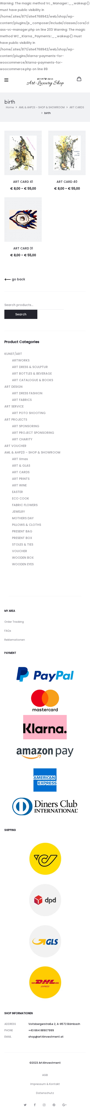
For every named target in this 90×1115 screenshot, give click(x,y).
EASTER (17, 492)
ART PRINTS (20, 479)
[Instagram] (44, 1104)
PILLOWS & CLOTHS (26, 525)
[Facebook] (35, 1104)
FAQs (7, 631)
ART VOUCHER (15, 446)
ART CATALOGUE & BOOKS (32, 380)
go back (18, 279)
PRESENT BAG (22, 531)
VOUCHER (19, 551)
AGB (45, 1075)
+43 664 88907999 (41, 1030)
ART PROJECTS (15, 419)
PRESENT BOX (22, 538)
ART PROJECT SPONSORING (33, 432)
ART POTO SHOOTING (29, 413)
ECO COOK (20, 498)
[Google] (64, 1104)
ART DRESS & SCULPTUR (30, 367)
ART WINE (19, 485)
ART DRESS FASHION (27, 393)
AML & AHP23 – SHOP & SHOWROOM (42, 107)
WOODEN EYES (23, 564)
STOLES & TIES (22, 544)
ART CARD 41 (23, 182)
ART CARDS (76, 107)
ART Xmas (20, 459)
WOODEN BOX (23, 557)
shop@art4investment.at (46, 1037)
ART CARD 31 (23, 248)
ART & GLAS (21, 465)
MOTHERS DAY (23, 518)
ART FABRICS (22, 400)
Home (10, 107)
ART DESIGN (13, 386)
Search (20, 314)
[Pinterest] (54, 1104)
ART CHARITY (22, 439)
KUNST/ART (13, 354)
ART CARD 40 (67, 182)
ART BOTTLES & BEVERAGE (32, 373)
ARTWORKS (20, 360)
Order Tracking (14, 622)
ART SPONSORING (25, 426)
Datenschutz (45, 1093)
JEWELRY (18, 511)
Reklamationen (14, 640)
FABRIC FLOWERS (25, 505)
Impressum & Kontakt (45, 1084)
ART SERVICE (14, 406)
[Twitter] (25, 1104)
